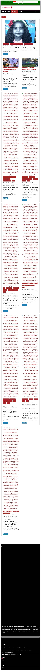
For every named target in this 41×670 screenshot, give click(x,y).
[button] (16, 11)
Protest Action (5, 71)
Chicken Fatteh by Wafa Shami (7, 652)
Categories (14, 11)
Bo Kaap (12, 406)
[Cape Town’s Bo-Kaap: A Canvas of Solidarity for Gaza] (11, 356)
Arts (23, 72)
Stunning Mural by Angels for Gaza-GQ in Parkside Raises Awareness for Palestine (10, 301)
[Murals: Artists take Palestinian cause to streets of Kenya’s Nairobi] (30, 243)
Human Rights (5, 69)
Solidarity (33, 408)
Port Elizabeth (5, 519)
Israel (26, 45)
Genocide (23, 45)
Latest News (10, 69)
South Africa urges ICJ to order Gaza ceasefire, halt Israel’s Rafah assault (14, 647)
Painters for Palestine (31, 74)
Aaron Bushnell (5, 74)
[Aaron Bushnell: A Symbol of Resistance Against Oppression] (11, 62)
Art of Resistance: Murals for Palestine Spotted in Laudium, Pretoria (29, 79)
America (4, 67)
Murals (14, 69)
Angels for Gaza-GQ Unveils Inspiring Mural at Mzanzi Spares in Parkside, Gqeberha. (16, 650)
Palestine (29, 45)
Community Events (28, 283)
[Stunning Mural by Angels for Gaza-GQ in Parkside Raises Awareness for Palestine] (11, 245)
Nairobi (26, 292)
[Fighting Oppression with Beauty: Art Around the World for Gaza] (11, 134)
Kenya (37, 290)
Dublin (23, 405)
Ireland (27, 407)
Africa (23, 283)
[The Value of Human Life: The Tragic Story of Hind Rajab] (20, 31)
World (13, 180)
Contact (21, 11)
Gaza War (19, 45)
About (8, 11)
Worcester (27, 185)
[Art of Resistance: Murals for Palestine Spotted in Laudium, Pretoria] (30, 62)
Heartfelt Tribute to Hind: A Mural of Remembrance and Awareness (30, 413)
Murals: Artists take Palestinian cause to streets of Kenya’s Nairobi (30, 295)
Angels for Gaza (5, 406)
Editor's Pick (16, 67)
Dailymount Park (34, 404)
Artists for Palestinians (6, 184)
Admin (9, 45)
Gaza (17, 45)
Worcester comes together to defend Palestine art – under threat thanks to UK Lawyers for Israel (30, 190)
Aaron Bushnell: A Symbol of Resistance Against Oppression (10, 79)
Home (2, 660)
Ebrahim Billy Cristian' (6, 407)
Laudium (23, 74)
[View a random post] (38, 11)
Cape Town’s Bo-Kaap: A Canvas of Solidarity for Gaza (10, 412)
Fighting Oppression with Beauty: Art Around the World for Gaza (10, 189)
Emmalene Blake (27, 405)
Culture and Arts (25, 67)
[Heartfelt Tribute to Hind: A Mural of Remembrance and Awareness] (30, 356)
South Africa (24, 75)
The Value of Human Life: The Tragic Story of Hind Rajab (19, 48)
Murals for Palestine (25, 408)
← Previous (3, 538)
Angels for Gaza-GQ (6, 295)
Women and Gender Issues (7, 180)
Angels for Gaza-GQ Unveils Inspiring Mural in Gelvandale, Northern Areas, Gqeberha (10, 523)
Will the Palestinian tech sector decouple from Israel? (11, 654)
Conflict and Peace (9, 67)
